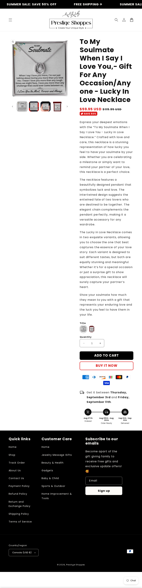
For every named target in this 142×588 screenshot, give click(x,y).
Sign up (104, 491)
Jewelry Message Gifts (57, 455)
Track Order (17, 462)
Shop (12, 455)
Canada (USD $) (22, 552)
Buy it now (106, 365)
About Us (15, 470)
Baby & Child (50, 478)
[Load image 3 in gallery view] (46, 106)
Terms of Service (20, 521)
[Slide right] (67, 106)
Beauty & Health (53, 462)
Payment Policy (19, 486)
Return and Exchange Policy (19, 504)
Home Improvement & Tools (57, 496)
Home (13, 447)
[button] (10, 20)
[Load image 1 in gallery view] (22, 106)
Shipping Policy (19, 514)
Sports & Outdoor (53, 486)
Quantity (85, 337)
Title (83, 323)
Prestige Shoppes (75, 564)
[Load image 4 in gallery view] (57, 106)
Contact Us (16, 478)
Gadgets (47, 470)
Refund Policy (18, 494)
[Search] (116, 20)
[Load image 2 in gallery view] (34, 106)
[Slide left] (12, 106)
